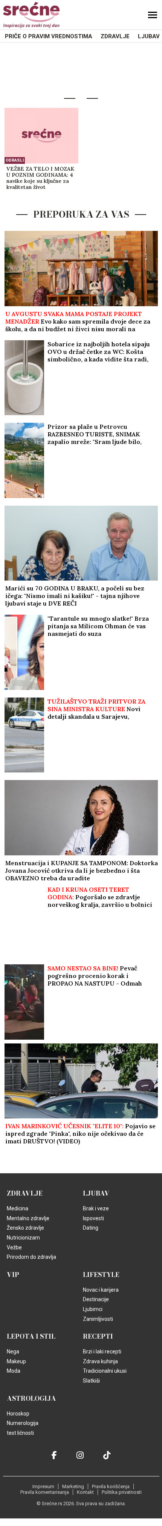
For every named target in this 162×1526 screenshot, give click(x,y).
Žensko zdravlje (25, 1228)
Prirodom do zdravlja (31, 1257)
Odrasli (15, 160)
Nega (13, 1351)
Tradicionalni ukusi (105, 1371)
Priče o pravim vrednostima (48, 36)
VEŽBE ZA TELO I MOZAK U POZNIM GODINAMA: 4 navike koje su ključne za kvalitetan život (40, 178)
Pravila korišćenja (111, 1486)
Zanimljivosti (98, 1319)
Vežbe (14, 1247)
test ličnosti (20, 1433)
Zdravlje (115, 36)
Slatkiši (91, 1381)
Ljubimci (92, 1309)
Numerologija (22, 1423)
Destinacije (96, 1299)
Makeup (16, 1361)
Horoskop (18, 1414)
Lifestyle (101, 1275)
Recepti (98, 1336)
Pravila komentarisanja (44, 1492)
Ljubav (149, 36)
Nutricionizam (23, 1238)
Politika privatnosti (122, 1492)
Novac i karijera (101, 1290)
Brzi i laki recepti (102, 1351)
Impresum (43, 1486)
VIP (13, 1275)
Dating (90, 1228)
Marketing (73, 1486)
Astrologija (31, 1398)
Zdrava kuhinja (100, 1361)
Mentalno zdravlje (28, 1218)
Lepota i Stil (31, 1336)
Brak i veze (96, 1208)
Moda (13, 1371)
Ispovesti (93, 1218)
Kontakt (85, 1492)
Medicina (17, 1208)
